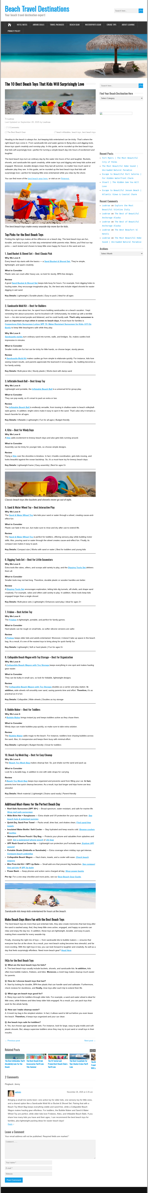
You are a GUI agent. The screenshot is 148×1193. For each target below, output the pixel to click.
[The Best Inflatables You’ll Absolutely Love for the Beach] (15, 1056)
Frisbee (12, 620)
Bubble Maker (13, 717)
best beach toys (89, 132)
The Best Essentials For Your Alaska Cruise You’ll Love (79, 1063)
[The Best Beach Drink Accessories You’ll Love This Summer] (37, 1056)
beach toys (76, 132)
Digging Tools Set (15, 589)
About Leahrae (128, 24)
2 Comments (14, 127)
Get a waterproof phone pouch (28, 840)
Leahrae (10, 119)
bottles (12, 833)
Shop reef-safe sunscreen (20, 812)
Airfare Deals (38, 24)
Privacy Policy (14, 30)
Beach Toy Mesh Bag (17, 781)
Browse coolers (87, 829)
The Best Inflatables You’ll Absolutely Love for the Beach (15, 1063)
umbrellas (28, 854)
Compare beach (15, 854)
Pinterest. (65, 178)
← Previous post (12, 1040)
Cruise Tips (111, 24)
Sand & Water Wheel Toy (21, 515)
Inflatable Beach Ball (42, 389)
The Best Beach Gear (16, 132)
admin (18, 1092)
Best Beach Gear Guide (69, 877)
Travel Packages (57, 24)
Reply (10, 1124)
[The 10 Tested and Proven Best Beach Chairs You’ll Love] (59, 1056)
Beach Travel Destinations (37, 8)
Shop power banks (74, 871)
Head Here (66, 950)
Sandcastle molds (14, 337)
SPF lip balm (27, 867)
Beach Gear (74, 24)
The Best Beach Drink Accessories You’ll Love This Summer (35, 1063)
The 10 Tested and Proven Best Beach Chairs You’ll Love (57, 1063)
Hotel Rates (22, 24)
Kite (9, 438)
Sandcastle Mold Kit (16, 358)
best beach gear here (38, 178)
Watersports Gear (93, 24)
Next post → (90, 1040)
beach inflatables (64, 132)
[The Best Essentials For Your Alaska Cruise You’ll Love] (80, 1056)
